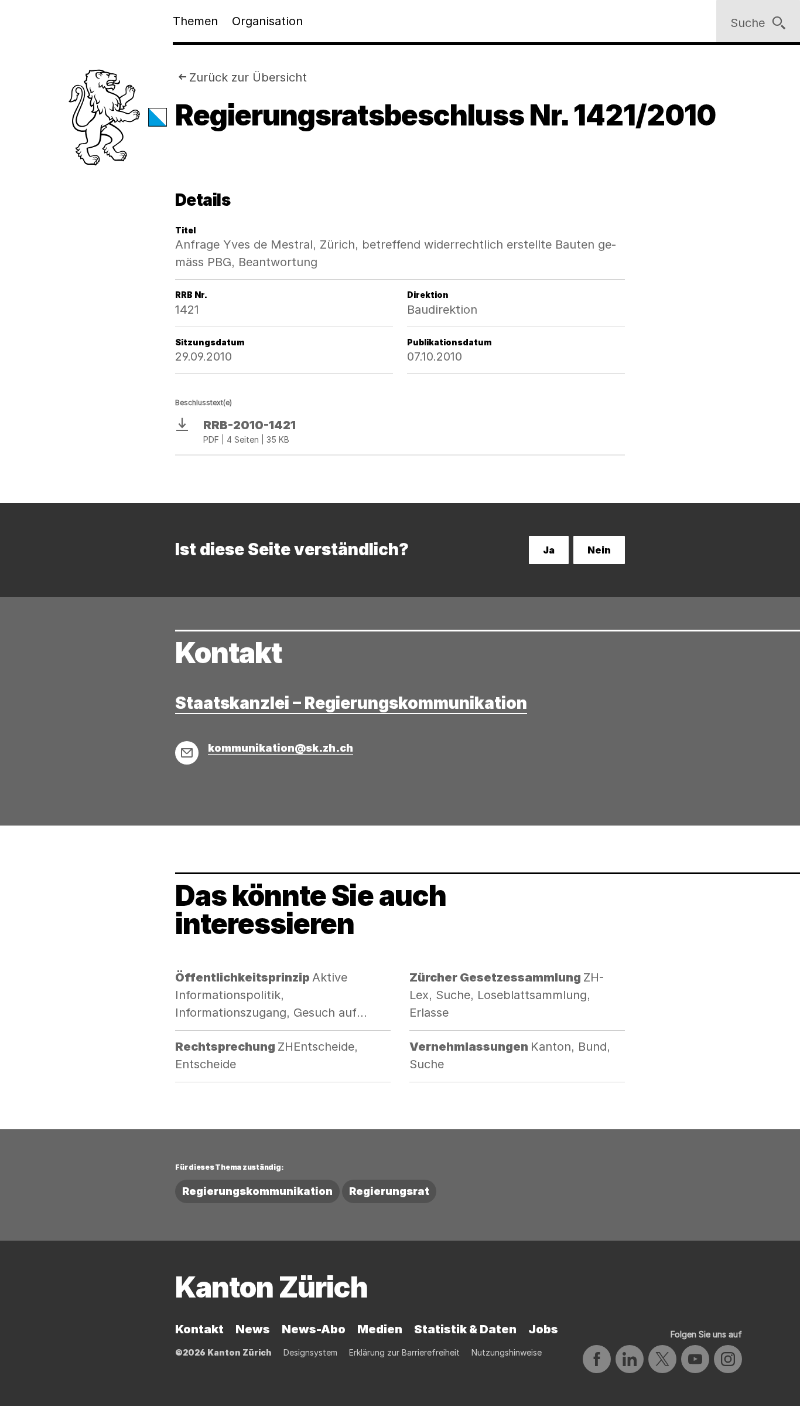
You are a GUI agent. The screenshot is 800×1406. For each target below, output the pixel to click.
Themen (195, 21)
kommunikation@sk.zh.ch (280, 748)
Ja (549, 550)
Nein (599, 550)
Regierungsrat (389, 1191)
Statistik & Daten (465, 1329)
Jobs (543, 1329)
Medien (379, 1329)
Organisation (267, 21)
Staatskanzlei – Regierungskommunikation (351, 703)
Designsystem (310, 1352)
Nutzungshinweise (506, 1352)
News (252, 1329)
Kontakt (199, 1329)
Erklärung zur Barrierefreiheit (404, 1352)
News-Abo (314, 1329)
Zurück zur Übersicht (248, 77)
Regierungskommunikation (257, 1191)
